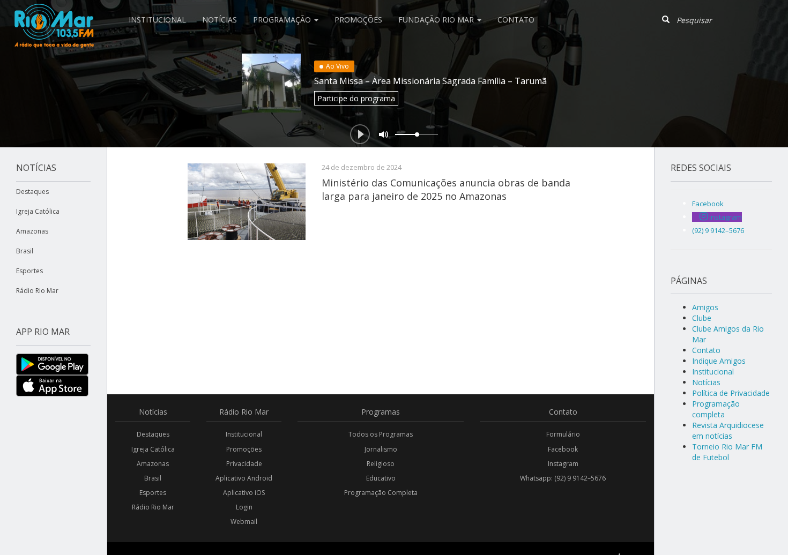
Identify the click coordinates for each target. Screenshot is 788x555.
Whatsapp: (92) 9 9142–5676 (563, 478)
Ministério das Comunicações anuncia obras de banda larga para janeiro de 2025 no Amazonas (446, 189)
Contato (515, 19)
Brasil (24, 251)
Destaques (32, 191)
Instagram (563, 463)
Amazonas (32, 231)
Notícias (219, 19)
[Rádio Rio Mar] (53, 13)
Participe (356, 98)
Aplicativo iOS (244, 492)
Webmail (244, 521)
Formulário (563, 434)
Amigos (705, 307)
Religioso (381, 463)
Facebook (563, 449)
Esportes (29, 270)
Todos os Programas (380, 434)
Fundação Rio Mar (437, 19)
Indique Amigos (719, 361)
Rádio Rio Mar (37, 290)
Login (244, 507)
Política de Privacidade (731, 393)
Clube (701, 318)
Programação (283, 19)
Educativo (381, 478)
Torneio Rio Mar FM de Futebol (727, 451)
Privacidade (244, 463)
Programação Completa (381, 492)
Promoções (358, 19)
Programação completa (716, 409)
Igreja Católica (38, 211)
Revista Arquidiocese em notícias (728, 430)
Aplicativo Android (243, 478)
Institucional (157, 19)
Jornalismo (381, 449)
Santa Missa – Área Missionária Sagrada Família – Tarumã (430, 81)
